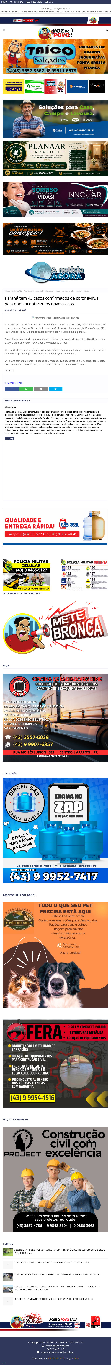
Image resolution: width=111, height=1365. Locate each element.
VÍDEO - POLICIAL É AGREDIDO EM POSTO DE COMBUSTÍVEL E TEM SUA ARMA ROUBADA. (57, 1274)
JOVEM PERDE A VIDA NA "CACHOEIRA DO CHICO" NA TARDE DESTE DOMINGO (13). (54, 1298)
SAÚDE (19, 291)
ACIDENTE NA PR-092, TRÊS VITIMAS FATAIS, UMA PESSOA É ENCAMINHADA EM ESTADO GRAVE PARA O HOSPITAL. (59, 1251)
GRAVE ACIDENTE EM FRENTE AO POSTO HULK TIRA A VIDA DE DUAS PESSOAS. (51, 1262)
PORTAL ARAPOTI (56, 1358)
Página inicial (10, 291)
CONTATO (49, 2)
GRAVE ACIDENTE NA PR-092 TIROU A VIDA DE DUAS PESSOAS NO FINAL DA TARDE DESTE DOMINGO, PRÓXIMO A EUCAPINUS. (57, 1288)
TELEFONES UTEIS (34, 2)
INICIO (4, 2)
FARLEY (75, 1358)
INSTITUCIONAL (16, 2)
